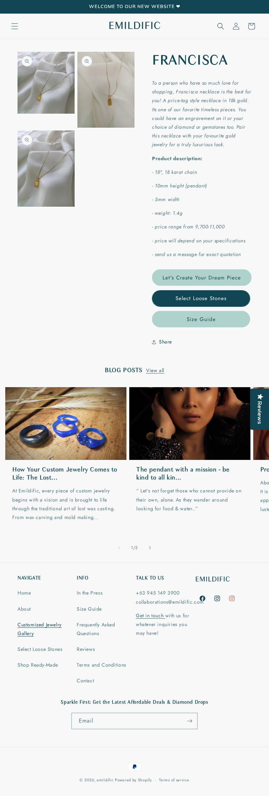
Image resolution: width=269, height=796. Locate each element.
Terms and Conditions (101, 664)
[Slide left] (119, 547)
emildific (105, 780)
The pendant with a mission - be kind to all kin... (183, 474)
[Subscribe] (189, 721)
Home (24, 592)
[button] (14, 26)
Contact (85, 680)
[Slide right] (150, 547)
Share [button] (165, 341)
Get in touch (150, 615)
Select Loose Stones (201, 298)
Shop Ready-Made (38, 664)
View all (155, 370)
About (24, 608)
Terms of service (174, 780)
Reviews (86, 649)
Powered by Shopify (133, 780)
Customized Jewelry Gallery (40, 629)
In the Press (90, 592)
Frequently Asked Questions (96, 629)
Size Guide (201, 319)
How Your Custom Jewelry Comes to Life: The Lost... (64, 474)
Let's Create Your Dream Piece (202, 278)
